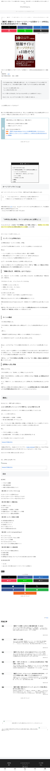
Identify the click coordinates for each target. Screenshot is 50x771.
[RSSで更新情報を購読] (24, 593)
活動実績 (9, 763)
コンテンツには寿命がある (21, 171)
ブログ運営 (41, 763)
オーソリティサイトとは (19, 167)
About (41, 764)
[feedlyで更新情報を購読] (36, 589)
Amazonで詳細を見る (7, 442)
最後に (15, 179)
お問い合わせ (25, 766)
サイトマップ (25, 764)
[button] (41, 30)
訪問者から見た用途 (19, 177)
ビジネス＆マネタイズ (25, 763)
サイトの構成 (18, 175)
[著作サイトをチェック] (12, 586)
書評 (3, 571)
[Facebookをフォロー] (12, 589)
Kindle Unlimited (30, 447)
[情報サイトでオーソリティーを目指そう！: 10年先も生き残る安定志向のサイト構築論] (25, 51)
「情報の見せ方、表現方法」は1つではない (24, 173)
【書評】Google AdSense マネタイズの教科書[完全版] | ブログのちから (27, 131)
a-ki (9, 74)
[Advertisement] (25, 152)
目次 (22, 163)
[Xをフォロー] (36, 586)
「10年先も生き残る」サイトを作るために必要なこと (25, 169)
